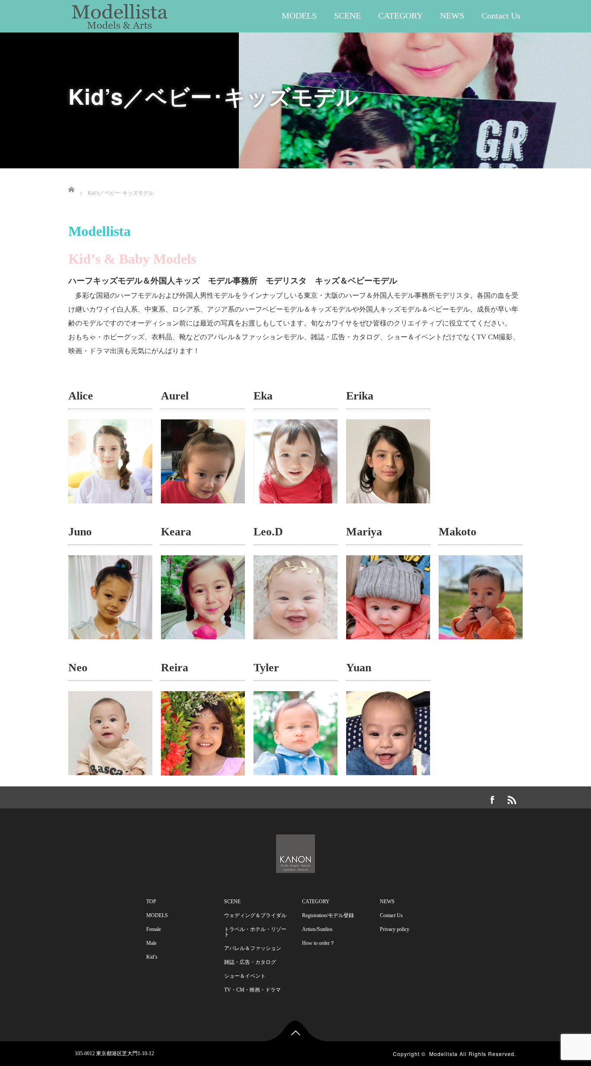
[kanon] (295, 852)
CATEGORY (400, 15)
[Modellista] (119, 14)
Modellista (443, 1053)
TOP (151, 902)
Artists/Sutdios (317, 929)
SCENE (347, 15)
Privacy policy (394, 929)
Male (151, 943)
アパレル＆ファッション (252, 948)
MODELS (299, 15)
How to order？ (318, 943)
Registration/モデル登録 (328, 915)
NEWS (452, 15)
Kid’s (151, 957)
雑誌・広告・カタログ (250, 962)
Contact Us (501, 15)
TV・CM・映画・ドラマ (252, 990)
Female (153, 929)
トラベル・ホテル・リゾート (255, 931)
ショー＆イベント (245, 976)
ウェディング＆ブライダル (255, 915)
